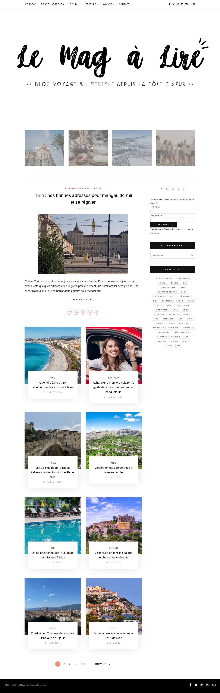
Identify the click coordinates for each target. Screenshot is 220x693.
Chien (182, 287)
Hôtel (160, 305)
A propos (31, 4)
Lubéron (160, 314)
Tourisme (175, 337)
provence (173, 328)
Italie (97, 188)
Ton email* (155, 207)
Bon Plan (113, 378)
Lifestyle (90, 4)
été (178, 346)
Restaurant (164, 332)
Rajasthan (188, 328)
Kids (113, 463)
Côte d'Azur (160, 296)
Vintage (174, 341)
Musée (186, 314)
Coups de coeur (167, 292)
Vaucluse (161, 341)
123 (83, 664)
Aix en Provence (164, 278)
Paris (189, 319)
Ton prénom (156, 215)
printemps (184, 323)
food (180, 301)
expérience (168, 301)
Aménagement (183, 278)
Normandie (168, 319)
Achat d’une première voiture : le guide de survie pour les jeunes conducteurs (113, 387)
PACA (179, 319)
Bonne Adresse (167, 287)
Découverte (186, 296)
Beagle (174, 283)
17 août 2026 (83, 209)
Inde (169, 305)
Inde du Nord (182, 305)
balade (163, 283)
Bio (184, 283)
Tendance (162, 337)
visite (186, 341)
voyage (169, 346)
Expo (155, 301)
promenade (158, 328)
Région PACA (181, 332)
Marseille (174, 314)
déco (172, 296)
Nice (53, 378)
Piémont (160, 323)
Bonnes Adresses (52, 4)
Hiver (190, 301)
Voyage (107, 4)
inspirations (162, 310)
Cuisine (183, 292)
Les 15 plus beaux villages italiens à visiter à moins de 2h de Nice (52, 472)
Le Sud (73, 4)
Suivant (100, 664)
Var (186, 337)
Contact (124, 4)
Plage (172, 323)
